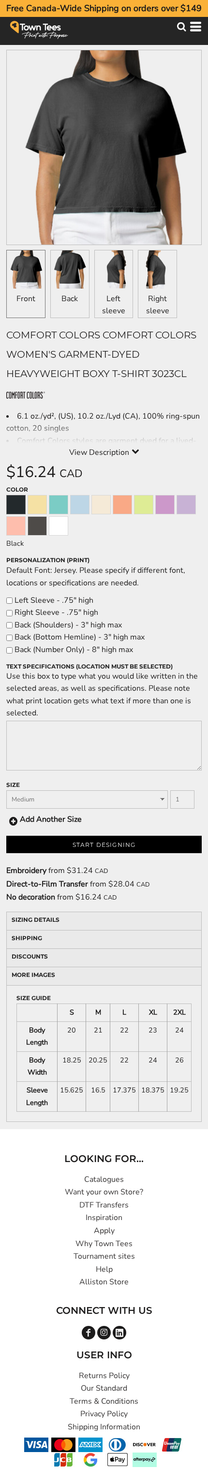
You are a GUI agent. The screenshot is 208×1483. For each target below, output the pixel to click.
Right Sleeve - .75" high (55, 612)
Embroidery (26, 870)
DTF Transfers (104, 1205)
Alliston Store (104, 1282)
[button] (181, 26)
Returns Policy (104, 1375)
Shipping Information (104, 1427)
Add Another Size (51, 819)
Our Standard (104, 1388)
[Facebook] (88, 1332)
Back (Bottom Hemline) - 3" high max (79, 637)
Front (25, 298)
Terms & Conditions (104, 1401)
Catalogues (104, 1179)
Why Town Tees (104, 1243)
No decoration (30, 897)
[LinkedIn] (119, 1332)
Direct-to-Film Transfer (47, 884)
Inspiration (104, 1217)
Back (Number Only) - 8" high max (73, 649)
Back (69, 298)
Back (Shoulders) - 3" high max (67, 625)
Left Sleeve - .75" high (53, 600)
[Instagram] (104, 1332)
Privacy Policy (104, 1414)
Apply (104, 1230)
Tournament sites (104, 1256)
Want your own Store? (104, 1192)
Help (104, 1269)
